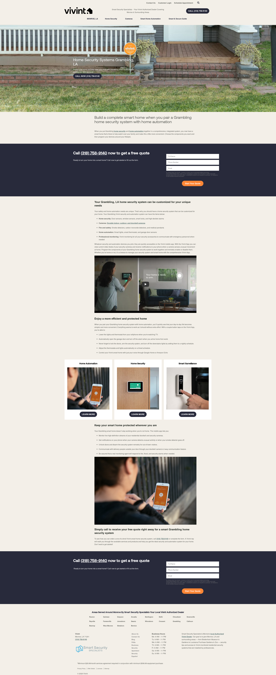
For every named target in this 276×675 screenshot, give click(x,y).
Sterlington (149, 617)
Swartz (133, 621)
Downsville (191, 617)
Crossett (162, 621)
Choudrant (177, 617)
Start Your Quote (192, 183)
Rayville (92, 621)
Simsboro (120, 626)
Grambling (176, 621)
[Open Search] (198, 3)
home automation (136, 131)
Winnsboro (149, 621)
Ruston (92, 617)
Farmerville (107, 621)
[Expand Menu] (118, 18)
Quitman (106, 617)
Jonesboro (121, 621)
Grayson (120, 617)
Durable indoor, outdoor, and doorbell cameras (126, 223)
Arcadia (134, 617)
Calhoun (190, 621)
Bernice (134, 626)
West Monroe (108, 626)
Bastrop (92, 626)
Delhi (161, 617)
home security (119, 131)
